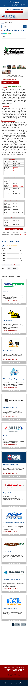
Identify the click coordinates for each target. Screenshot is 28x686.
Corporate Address (6, 194)
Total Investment (7, 213)
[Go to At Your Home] (14, 544)
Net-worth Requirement (7, 207)
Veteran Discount (6, 225)
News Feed (22, 5)
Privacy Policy (18, 669)
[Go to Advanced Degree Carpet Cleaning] (14, 372)
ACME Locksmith (8, 350)
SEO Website (8, 683)
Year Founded (7, 161)
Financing (6, 220)
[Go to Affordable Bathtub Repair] (14, 400)
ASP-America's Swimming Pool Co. (13, 522)
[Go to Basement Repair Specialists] (14, 573)
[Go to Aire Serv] (14, 429)
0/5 (3, 245)
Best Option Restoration (10, 608)
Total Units (6, 183)
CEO (5, 197)
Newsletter (24, 5)
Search (6, 667)
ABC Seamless (7, 320)
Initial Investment (7, 204)
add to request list (14, 304)
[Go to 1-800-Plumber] (14, 285)
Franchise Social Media (7, 189)
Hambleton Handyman (16, 168)
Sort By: (4, 268)
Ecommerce (13, 683)
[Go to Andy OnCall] (14, 486)
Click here (23, 234)
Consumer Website (6, 168)
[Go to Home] (9, 17)
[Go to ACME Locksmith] (14, 343)
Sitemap (8, 670)
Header (14, 679)
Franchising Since (7, 180)
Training (6, 222)
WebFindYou (20, 683)
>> (25, 624)
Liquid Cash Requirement (7, 210)
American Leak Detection (10, 464)
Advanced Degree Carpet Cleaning (13, 379)
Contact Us (14, 667)
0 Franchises (15, 2)
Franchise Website (6, 186)
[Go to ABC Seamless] (14, 313)
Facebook (15, 170)
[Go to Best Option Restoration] (14, 601)
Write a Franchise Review (11, 264)
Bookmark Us (17, 670)
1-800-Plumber (7, 292)
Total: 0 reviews (6, 248)
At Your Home (7, 551)
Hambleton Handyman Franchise (18, 186)
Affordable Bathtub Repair (11, 407)
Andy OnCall (7, 493)
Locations (6, 174)
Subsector (6, 165)
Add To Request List (11, 82)
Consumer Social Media (7, 171)
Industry (6, 163)
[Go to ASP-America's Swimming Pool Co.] (14, 516)
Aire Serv (6, 436)
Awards (6, 191)
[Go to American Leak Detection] (14, 457)
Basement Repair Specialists (11, 579)
